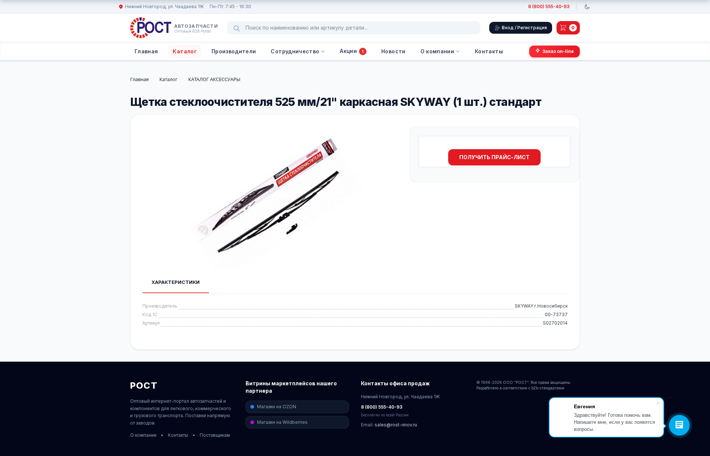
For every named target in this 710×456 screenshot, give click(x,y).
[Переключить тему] (587, 6)
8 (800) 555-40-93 (548, 6)
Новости (393, 51)
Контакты (489, 51)
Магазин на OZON (276, 406)
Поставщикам (215, 435)
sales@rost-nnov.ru (396, 425)
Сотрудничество (295, 51)
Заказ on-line (558, 51)
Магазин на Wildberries (282, 422)
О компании (437, 51)
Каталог (184, 51)
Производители (234, 51)
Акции (352, 51)
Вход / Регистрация (524, 27)
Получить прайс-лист (494, 157)
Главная (146, 51)
